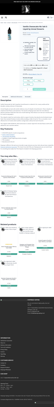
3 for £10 (9, 183)
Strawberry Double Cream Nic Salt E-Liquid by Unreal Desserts (27, 177)
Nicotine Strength (28, 77)
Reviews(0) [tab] (27, 96)
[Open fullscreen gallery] (16, 40)
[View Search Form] (6, 17)
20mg (28, 84)
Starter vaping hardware (8, 134)
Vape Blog (3, 354)
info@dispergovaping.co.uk (38, 313)
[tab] (9, 40)
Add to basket (39, 89)
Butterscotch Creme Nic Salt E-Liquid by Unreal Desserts (45, 177)
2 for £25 (27, 252)
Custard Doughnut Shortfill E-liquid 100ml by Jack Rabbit (45, 241)
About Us (3, 343)
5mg (28, 80)
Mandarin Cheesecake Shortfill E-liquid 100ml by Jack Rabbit (9, 279)
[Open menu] (2, 17)
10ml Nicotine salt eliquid (8, 136)
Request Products (5, 367)
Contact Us (3, 363)
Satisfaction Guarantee (6, 340)
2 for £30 (9, 254)
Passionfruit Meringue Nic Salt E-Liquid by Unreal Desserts (9, 177)
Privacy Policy (4, 349)
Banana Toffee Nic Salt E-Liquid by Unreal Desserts (9, 208)
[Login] (48, 17)
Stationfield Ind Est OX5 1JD (11, 377)
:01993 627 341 (35, 311)
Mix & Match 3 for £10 (35, 74)
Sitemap (3, 356)
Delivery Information (6, 345)
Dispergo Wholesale (6, 369)
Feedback (3, 365)
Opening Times (4, 383)
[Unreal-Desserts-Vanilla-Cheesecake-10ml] (9, 33)
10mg (39, 80)
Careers (3, 351)
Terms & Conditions (6, 347)
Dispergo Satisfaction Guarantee (9, 147)
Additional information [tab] (16, 96)
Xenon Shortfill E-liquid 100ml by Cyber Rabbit (8, 247)
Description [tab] (5, 96)
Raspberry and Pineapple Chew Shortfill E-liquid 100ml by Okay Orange (27, 246)
